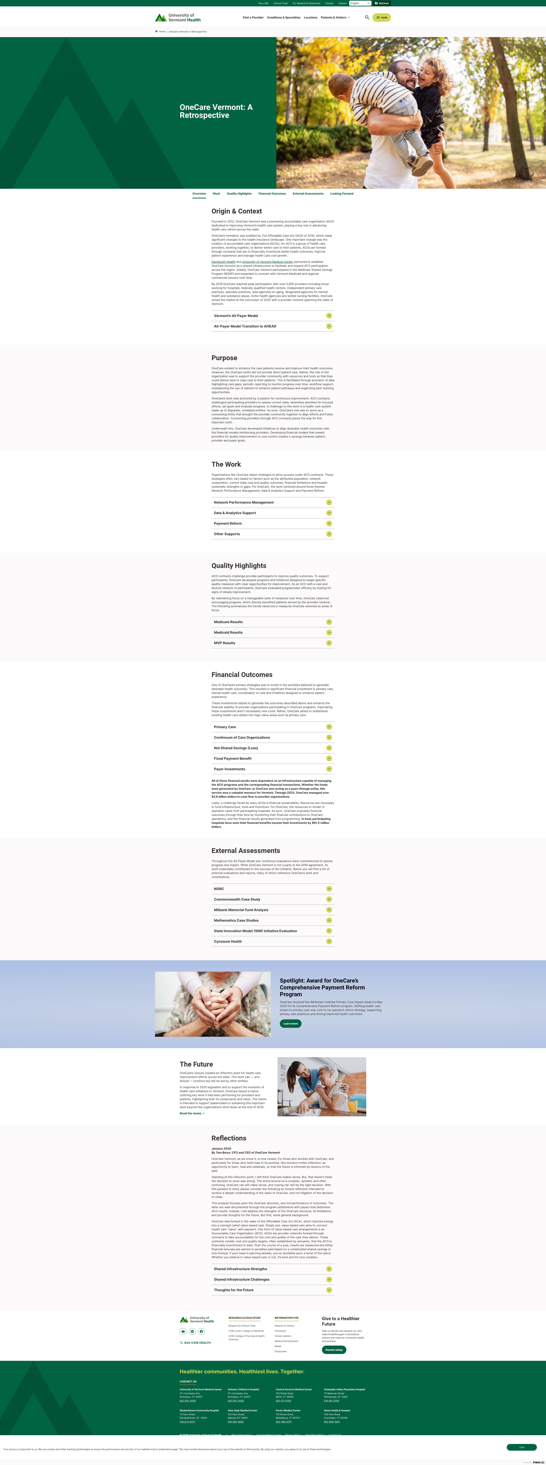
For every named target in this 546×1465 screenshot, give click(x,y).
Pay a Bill (263, 3)
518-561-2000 (331, 1400)
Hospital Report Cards (269, 1434)
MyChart (384, 3)
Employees (281, 1351)
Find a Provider (253, 17)
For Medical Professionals (306, 3)
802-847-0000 (188, 1400)
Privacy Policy (293, 1434)
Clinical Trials (280, 3)
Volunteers (280, 1330)
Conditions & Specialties (284, 17)
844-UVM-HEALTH (197, 1342)
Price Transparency (242, 1434)
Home (162, 31)
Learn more (291, 1023)
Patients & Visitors (333, 17)
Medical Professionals (286, 1341)
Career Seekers (283, 1336)
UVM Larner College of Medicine (246, 1330)
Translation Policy (314, 1434)
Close (521, 1447)
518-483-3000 (236, 1421)
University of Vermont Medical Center (267, 262)
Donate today (334, 1349)
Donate (329, 3)
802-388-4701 (283, 1421)
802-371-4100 (283, 1400)
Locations (311, 17)
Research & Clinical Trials (242, 1325)
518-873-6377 (187, 1421)
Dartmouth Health (223, 262)
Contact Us (335, 1434)
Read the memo (190, 1113)
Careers (342, 3)
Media (278, 1346)
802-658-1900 (332, 1421)
